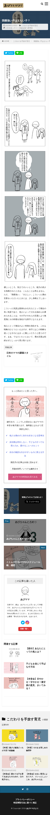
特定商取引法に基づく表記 (25, 802)
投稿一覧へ (24, 629)
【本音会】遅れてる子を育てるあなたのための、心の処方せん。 (12, 776)
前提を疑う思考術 (26, 28)
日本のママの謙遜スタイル (17, 354)
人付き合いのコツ (12, 28)
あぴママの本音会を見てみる (25, 477)
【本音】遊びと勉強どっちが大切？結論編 (12, 748)
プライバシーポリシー (25, 799)
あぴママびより (32, 808)
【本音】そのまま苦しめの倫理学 (37, 748)
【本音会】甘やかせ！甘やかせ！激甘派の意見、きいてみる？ (36, 684)
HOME (6, 41)
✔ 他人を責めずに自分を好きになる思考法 (25, 435)
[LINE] (19, 53)
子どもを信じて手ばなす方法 (36, 665)
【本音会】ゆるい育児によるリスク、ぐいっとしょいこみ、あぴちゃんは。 (37, 776)
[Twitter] (9, 53)
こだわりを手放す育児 (29, 25)
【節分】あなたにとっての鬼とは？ (36, 650)
